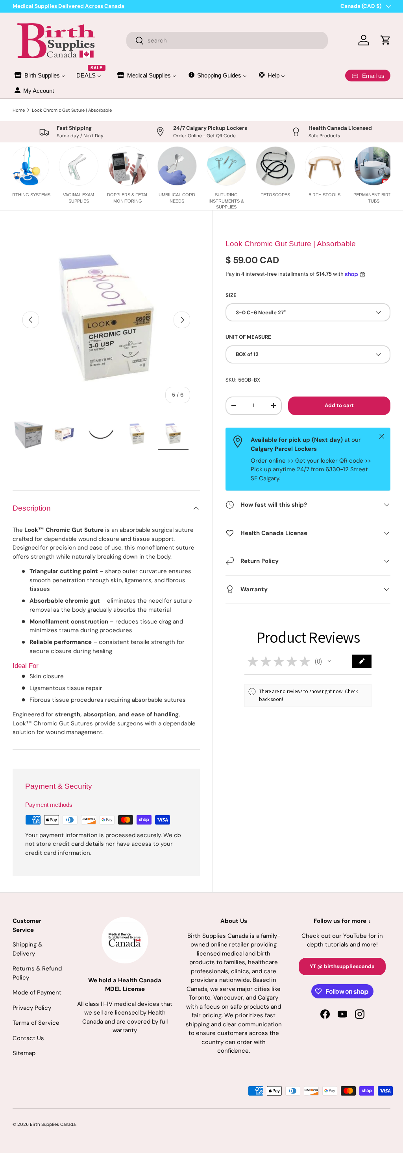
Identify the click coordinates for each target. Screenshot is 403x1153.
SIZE (231, 295)
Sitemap (24, 1053)
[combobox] (227, 40)
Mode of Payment (37, 992)
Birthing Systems (29, 194)
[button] (329, 661)
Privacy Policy (32, 1008)
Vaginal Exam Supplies (78, 197)
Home (19, 110)
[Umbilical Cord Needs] (177, 166)
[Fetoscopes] (275, 166)
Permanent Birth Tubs (373, 197)
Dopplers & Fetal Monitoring (127, 197)
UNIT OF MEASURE (248, 337)
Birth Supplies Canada (53, 1124)
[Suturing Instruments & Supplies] (226, 166)
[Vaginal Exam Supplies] (78, 166)
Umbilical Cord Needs (177, 197)
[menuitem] (39, 75)
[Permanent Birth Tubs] (374, 166)
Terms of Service (36, 1023)
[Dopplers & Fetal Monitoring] (128, 166)
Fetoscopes (275, 194)
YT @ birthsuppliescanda (342, 966)
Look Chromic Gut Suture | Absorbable (72, 110)
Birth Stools (324, 194)
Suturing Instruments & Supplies (226, 200)
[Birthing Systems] (29, 166)
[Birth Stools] (324, 166)
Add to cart (339, 405)
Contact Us (28, 1038)
